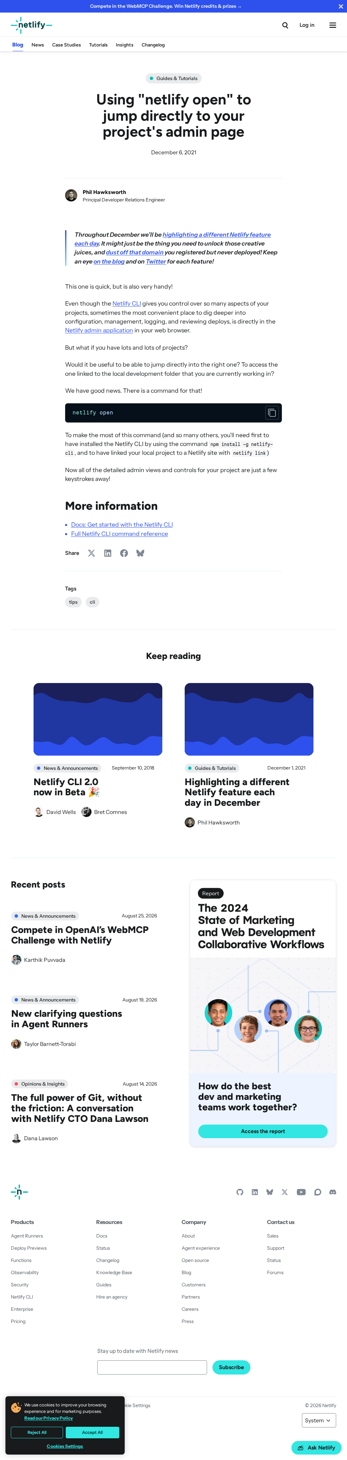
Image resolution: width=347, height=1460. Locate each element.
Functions (21, 1260)
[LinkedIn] (254, 1194)
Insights (125, 45)
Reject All (36, 1432)
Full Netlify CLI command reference (119, 533)
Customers (194, 1285)
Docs (101, 1236)
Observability (25, 1272)
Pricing (18, 1321)
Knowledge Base (114, 1272)
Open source (195, 1260)
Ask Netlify (321, 1447)
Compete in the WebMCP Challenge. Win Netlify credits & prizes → (166, 6)
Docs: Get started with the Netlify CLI (122, 524)
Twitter (156, 261)
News (38, 45)
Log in (307, 25)
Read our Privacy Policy (48, 1418)
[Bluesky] (269, 1194)
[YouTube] (301, 1194)
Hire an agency (111, 1297)
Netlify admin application (99, 330)
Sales (273, 1236)
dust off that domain (135, 252)
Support (275, 1248)
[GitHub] (240, 1194)
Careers (190, 1309)
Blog (17, 44)
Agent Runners (27, 1236)
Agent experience (201, 1248)
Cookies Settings (65, 1446)
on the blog (109, 261)
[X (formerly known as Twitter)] (284, 1194)
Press (188, 1321)
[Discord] (332, 1194)
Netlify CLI (127, 303)
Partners (191, 1297)
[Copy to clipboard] (272, 413)
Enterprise (22, 1309)
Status (103, 1248)
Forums (275, 1272)
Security (19, 1285)
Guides (103, 1285)
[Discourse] (317, 1194)
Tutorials (98, 45)
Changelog (153, 45)
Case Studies (66, 45)
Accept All (92, 1432)
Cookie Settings (133, 1405)
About (188, 1236)
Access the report (263, 1131)
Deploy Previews (29, 1248)
